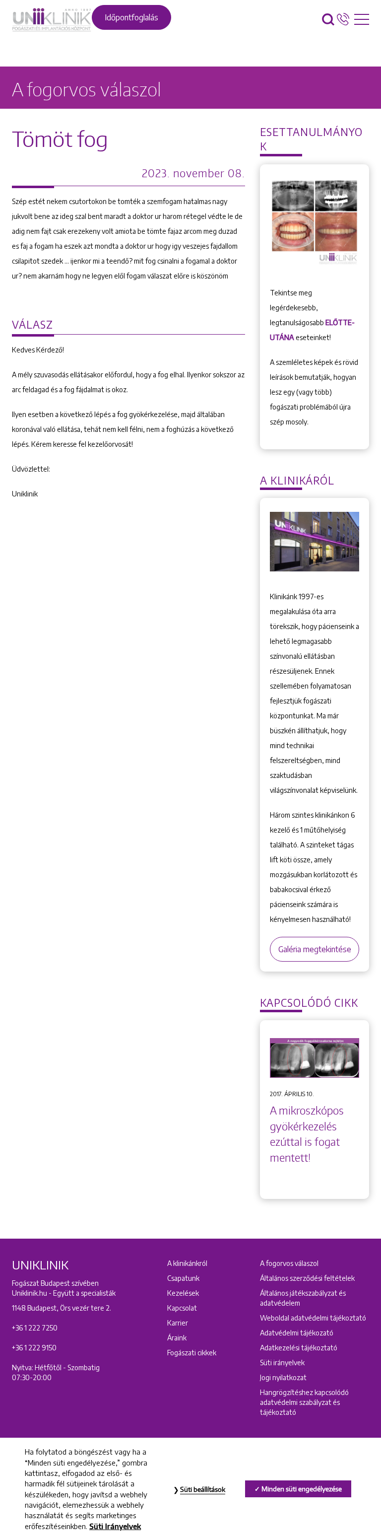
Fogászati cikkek (191, 1352)
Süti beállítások (202, 1489)
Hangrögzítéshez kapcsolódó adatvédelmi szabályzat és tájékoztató (304, 1402)
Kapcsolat (182, 1308)
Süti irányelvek (282, 1362)
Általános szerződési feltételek (307, 1278)
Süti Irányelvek (115, 1526)
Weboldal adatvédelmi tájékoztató (313, 1318)
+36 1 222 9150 (34, 1347)
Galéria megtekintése (314, 949)
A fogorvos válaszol (289, 1263)
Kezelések (183, 1293)
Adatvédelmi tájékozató (296, 1333)
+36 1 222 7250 (35, 1328)
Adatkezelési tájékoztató (298, 1347)
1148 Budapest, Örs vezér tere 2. (61, 1308)
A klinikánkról (187, 1263)
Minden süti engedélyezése (301, 1489)
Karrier (177, 1323)
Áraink (177, 1337)
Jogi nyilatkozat (283, 1377)
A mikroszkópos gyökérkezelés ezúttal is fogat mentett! (307, 1134)
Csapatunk (183, 1278)
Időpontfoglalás (131, 17)
